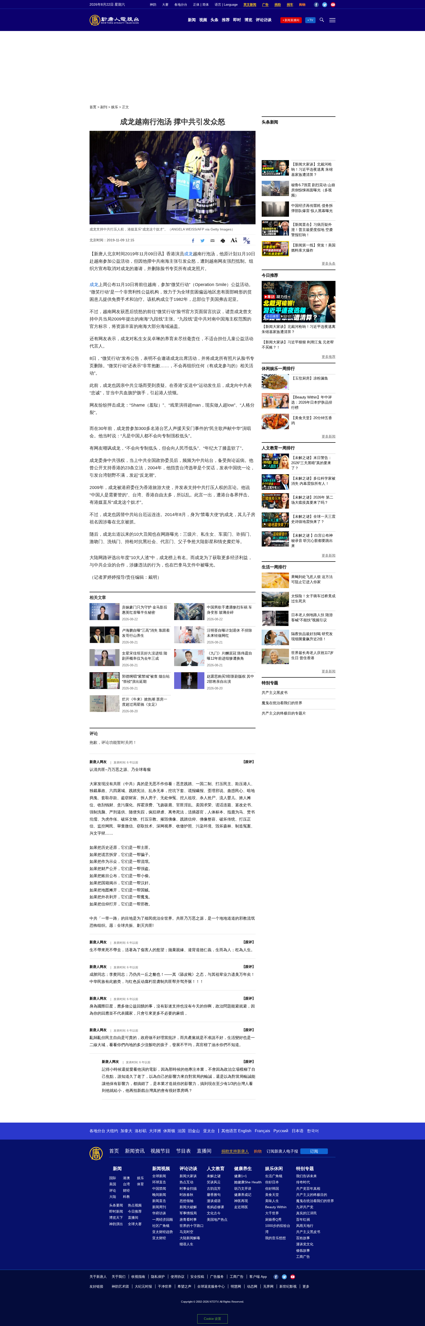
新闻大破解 (188, 1207)
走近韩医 (241, 1207)
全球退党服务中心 (211, 1286)
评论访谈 (264, 20)
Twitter (324, 4)
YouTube (333, 4)
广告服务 (217, 1277)
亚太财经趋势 (162, 1232)
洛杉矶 (141, 1131)
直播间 (204, 1151)
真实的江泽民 (306, 1213)
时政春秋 (186, 1195)
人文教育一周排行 (278, 448)
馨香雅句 (214, 1195)
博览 (248, 20)
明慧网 (236, 1286)
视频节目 (160, 1151)
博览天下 (116, 1217)
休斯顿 (169, 1131)
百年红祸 (303, 1219)
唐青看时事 (188, 1219)
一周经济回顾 (162, 1219)
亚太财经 (159, 1238)
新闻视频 (161, 1168)
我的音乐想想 (275, 1238)
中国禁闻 (159, 1188)
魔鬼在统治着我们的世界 (282, 703)
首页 (93, 107)
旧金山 (194, 1131)
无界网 (268, 1286)
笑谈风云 (214, 1182)
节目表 (183, 1151)
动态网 (252, 1286)
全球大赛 (135, 1224)
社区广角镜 (160, 1226)
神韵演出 (116, 1224)
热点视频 (135, 1205)
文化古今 (214, 1213)
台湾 (126, 1184)
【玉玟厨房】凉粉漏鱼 (309, 378)
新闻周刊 (159, 1207)
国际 (112, 1178)
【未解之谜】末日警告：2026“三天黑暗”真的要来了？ (311, 463)
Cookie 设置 (212, 1319)
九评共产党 (304, 1207)
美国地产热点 (217, 1219)
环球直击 (159, 1182)
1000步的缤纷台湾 (277, 1229)
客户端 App (258, 1277)
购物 (302, 4)
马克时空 (186, 1232)
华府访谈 (159, 1213)
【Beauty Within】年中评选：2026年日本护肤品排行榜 (311, 402)
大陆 (112, 1197)
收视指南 (138, 1277)
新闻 (192, 20)
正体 (196, 4)
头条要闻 (116, 1205)
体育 (140, 1184)
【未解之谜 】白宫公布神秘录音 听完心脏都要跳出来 (312, 540)
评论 (112, 1190)
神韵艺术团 (120, 1286)
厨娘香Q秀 (273, 1219)
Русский (280, 1131)
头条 (214, 20)
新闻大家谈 (188, 1176)
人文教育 (216, 1168)
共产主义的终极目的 (311, 1195)
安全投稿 (197, 1277)
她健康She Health (248, 1182)
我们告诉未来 (306, 1176)
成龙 (188, 253)
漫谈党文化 (304, 1244)
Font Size (234, 240)
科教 (126, 1197)
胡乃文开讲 (242, 1188)
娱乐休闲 (274, 1168)
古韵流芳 (214, 1188)
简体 (205, 4)
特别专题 (270, 683)
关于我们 (118, 1277)
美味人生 (272, 1201)
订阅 (314, 1151)
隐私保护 (158, 1277)
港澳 (126, 1178)
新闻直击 (159, 1201)
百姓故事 (303, 1238)
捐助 (277, 4)
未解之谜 (214, 1176)
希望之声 (184, 1286)
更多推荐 (328, 357)
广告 (265, 4)
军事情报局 (188, 1213)
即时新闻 (116, 1211)
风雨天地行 (304, 1226)
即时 (237, 20)
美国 (112, 1184)
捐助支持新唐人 (235, 1151)
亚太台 (209, 1131)
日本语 (298, 1131)
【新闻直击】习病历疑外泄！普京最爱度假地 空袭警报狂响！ (312, 229)
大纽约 (112, 1131)
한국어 (313, 1131)
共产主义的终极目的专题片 (284, 713)
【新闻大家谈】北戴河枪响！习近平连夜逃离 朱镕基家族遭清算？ (312, 169)
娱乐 (114, 107)
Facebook (316, 4)
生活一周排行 (274, 567)
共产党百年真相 (308, 1188)
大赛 (165, 4)
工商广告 (303, 1257)
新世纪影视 (288, 1286)
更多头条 (328, 263)
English (244, 1131)
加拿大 (126, 1131)
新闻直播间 (292, 20)
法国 (181, 1131)
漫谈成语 (214, 1201)
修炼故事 (303, 1250)
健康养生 (243, 1168)
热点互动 (186, 1182)
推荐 (226, 20)
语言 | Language (226, 4)
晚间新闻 (159, 1195)
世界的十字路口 (192, 1226)
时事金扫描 (188, 1188)
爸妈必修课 (215, 1207)
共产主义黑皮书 (275, 692)
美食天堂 (272, 1195)
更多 (306, 1286)
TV (311, 20)
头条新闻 (270, 122)
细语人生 (186, 1244)
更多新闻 (328, 436)
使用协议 (177, 1277)
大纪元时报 (143, 1286)
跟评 (248, 762)
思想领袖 (186, 1201)
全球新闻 (159, 1176)
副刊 (103, 107)
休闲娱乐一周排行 (278, 368)
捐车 (290, 4)
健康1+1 (240, 1176)
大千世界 (272, 1213)
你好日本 (272, 1182)
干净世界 (165, 1286)
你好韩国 (272, 1188)
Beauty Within (276, 1207)
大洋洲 (155, 1131)
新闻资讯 (135, 1151)
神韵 (153, 4)
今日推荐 (270, 275)
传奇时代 (303, 1182)
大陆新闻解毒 (190, 1238)
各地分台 (180, 4)
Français (262, 1131)
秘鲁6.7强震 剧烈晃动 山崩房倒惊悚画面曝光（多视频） (313, 190)
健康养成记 (242, 1195)
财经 (126, 1190)
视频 (203, 20)
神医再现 (241, 1201)
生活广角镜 (273, 1176)
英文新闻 (249, 4)
